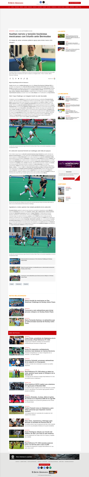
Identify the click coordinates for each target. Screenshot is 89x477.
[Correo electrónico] (21, 79)
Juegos (76, 7)
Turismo (67, 7)
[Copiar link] (24, 79)
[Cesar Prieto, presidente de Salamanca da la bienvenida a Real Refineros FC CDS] (16, 341)
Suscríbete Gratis (69, 178)
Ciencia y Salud (61, 7)
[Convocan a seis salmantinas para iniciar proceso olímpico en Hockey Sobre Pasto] (16, 312)
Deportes (72, 7)
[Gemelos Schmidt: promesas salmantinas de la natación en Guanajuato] (16, 363)
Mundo (25, 7)
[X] (44, 2)
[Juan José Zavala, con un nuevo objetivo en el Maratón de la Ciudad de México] (61, 117)
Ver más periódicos (75, 2)
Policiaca (17, 7)
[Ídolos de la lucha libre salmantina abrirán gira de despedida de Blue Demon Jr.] (61, 105)
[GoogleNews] (44, 468)
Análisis (35, 7)
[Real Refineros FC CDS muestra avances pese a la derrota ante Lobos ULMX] (16, 445)
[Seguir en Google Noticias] (54, 79)
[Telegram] (18, 79)
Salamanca (18, 284)
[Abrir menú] (9, 7)
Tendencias (54, 7)
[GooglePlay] (50, 468)
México (21, 7)
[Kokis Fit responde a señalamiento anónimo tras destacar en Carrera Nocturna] (16, 352)
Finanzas (30, 7)
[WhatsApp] (16, 79)
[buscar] (80, 7)
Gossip (44, 7)
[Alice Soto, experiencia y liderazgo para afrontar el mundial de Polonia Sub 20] (16, 423)
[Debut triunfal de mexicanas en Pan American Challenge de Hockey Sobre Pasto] (16, 302)
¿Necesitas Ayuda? (44, 464)
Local (12, 7)
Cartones (40, 7)
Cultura (48, 7)
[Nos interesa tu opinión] (44, 457)
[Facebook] (41, 2)
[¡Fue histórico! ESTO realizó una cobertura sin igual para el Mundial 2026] (16, 387)
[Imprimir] (27, 79)
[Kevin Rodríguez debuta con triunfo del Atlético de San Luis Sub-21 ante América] (16, 434)
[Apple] (47, 468)
